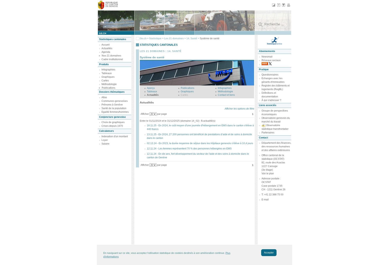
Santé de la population (114, 108)
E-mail (265, 199)
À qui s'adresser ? (271, 100)
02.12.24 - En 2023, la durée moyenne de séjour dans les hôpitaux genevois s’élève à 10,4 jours (200, 143)
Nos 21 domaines (111, 55)
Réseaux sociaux (271, 60)
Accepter (269, 252)
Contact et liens (226, 95)
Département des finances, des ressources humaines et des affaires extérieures (276, 147)
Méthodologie (109, 84)
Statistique (155, 38)
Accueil (106, 44)
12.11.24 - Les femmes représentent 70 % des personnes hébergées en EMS (189, 148)
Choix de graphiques (113, 122)
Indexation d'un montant (115, 136)
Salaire (105, 143)
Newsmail (267, 56)
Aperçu (151, 88)
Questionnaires (270, 74)
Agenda (106, 52)
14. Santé (192, 38)
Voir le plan (268, 173)
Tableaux (107, 73)
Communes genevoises (115, 101)
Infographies (108, 69)
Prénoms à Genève (112, 104)
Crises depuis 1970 (112, 126)
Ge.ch (143, 38)
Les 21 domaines (174, 38)
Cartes (105, 80)
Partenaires (268, 132)
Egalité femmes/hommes (115, 112)
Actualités (107, 48)
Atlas (104, 97)
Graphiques (108, 77)
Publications (108, 87)
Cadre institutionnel (112, 59)
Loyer (105, 140)
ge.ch (102, 33)
